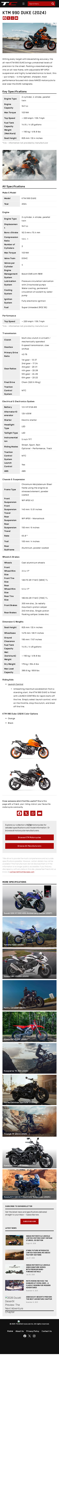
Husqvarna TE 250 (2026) (16, 1071)
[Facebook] (4, 18)
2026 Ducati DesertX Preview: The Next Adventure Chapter (39, 1298)
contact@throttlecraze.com (22, 871)
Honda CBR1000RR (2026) (16, 976)
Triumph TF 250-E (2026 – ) (17, 1134)
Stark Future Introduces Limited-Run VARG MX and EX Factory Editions (38, 1253)
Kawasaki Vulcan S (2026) (16, 1165)
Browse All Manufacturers (29, 846)
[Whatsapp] (12, 18)
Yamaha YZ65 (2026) (14, 945)
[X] (8, 18)
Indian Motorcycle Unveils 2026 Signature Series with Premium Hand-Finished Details (38, 1268)
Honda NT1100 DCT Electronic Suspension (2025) (27, 1197)
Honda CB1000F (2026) (15, 1008)
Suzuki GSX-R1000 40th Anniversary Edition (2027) (28, 913)
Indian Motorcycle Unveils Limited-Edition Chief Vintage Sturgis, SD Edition (39, 1238)
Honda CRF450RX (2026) (15, 1039)
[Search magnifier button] (52, 3)
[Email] (16, 18)
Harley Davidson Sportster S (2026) (21, 1102)
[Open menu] (23, 3)
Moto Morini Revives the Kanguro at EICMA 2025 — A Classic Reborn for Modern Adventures (38, 1284)
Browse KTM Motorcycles (29, 837)
